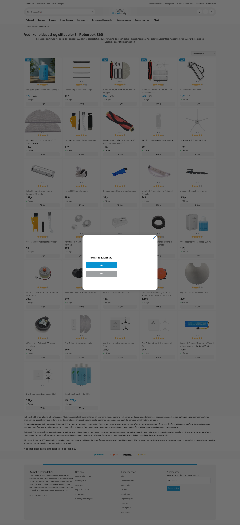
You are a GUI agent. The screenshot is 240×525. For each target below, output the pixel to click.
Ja (101, 265)
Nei (101, 274)
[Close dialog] (154, 237)
